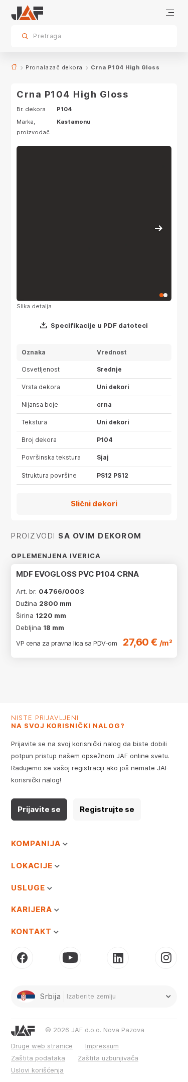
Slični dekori (94, 503)
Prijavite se (39, 809)
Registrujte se (107, 809)
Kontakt (32, 931)
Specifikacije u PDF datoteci (99, 325)
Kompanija (37, 843)
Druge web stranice (42, 1046)
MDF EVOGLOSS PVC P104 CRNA (77, 574)
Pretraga (151, 36)
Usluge (29, 887)
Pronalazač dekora (54, 67)
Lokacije (33, 865)
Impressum (102, 1046)
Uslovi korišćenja (37, 1070)
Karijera (32, 909)
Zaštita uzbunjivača (108, 1058)
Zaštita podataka (38, 1058)
